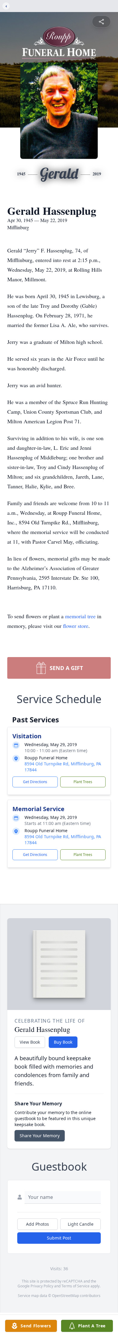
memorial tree (80, 616)
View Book (30, 1042)
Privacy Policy (42, 1286)
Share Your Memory (40, 1135)
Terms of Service (75, 1286)
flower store (75, 625)
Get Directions (35, 781)
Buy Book (63, 1042)
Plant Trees (83, 781)
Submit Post (59, 1238)
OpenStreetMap (65, 1295)
